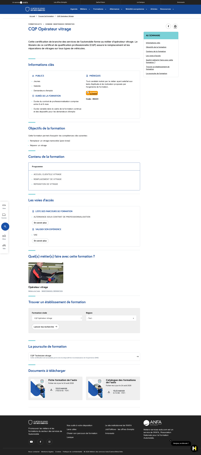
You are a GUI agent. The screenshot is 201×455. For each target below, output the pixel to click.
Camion (4, 218)
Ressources (167, 9)
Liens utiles (71, 429)
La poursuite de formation (156, 73)
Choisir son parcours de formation (82, 433)
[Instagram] (49, 442)
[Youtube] (31, 442)
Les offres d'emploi (60, 2)
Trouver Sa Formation (46, 16)
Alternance (116, 9)
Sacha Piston (100, 2)
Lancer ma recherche (45, 326)
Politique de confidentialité (72, 452)
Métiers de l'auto (34, 291)
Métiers (85, 9)
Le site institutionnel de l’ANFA (118, 425)
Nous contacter (34, 452)
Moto (4, 239)
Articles (154, 9)
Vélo (4, 248)
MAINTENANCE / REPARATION (52, 291)
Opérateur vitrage (38, 287)
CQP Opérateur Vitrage (65, 16)
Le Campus (141, 2)
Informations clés (153, 43)
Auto (4, 208)
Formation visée (39, 313)
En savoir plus (40, 223)
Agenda (73, 9)
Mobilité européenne (137, 9)
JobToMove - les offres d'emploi (119, 429)
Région (89, 313)
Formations (100, 9)
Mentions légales (47, 452)
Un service (16, 2)
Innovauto (181, 2)
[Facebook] (40, 442)
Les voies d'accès (153, 56)
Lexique (70, 437)
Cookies (58, 452)
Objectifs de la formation (156, 47)
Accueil (32, 16)
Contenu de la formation (156, 51)
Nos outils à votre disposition (79, 425)
